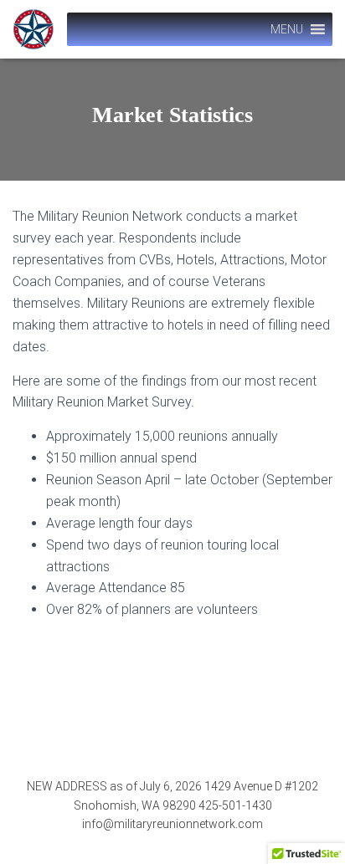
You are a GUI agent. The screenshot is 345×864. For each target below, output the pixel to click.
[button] (286, 29)
